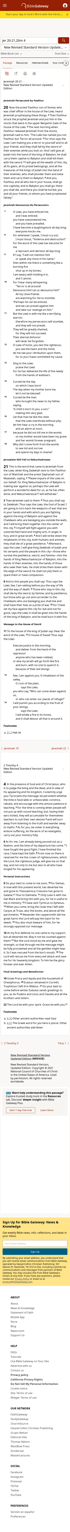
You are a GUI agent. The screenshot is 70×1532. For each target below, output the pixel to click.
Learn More (46, 1110)
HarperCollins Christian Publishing (32, 1428)
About (14, 1303)
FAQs (14, 1352)
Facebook (16, 1472)
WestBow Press (20, 1446)
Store (14, 1321)
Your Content (60, 62)
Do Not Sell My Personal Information (34, 1384)
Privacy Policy (22, 1278)
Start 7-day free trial (20, 1110)
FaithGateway (19, 1414)
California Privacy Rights (27, 1379)
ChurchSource (19, 1423)
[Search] (63, 40)
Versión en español (22, 1512)
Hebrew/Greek (40, 62)
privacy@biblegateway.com (17, 1281)
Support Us (18, 1335)
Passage (7, 62)
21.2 (9, 732)
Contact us (17, 1370)
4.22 (9, 1023)
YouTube (16, 1495)
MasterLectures (20, 1455)
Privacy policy (19, 1375)
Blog (13, 1326)
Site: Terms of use (21, 1393)
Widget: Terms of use (24, 1397)
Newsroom (17, 1331)
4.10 (9, 1018)
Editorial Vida (19, 1437)
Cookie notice (19, 1388)
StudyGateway (19, 1419)
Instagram (17, 1477)
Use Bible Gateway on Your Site (30, 1361)
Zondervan (17, 1451)
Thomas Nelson (20, 1441)
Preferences (18, 1516)
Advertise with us (21, 1366)
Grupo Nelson (19, 1433)
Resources (22, 62)
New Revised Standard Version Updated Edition (30, 1056)
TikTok (15, 1486)
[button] (65, 5)
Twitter (15, 1490)
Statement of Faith (22, 1312)
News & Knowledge (23, 1308)
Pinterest (16, 1481)
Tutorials (16, 1357)
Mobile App (18, 1317)
